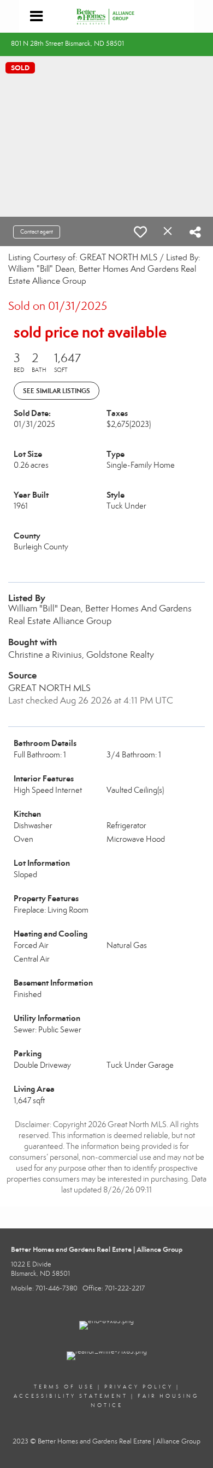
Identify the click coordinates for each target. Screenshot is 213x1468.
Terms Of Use (64, 1387)
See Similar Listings (56, 391)
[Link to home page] (107, 16)
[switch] (140, 231)
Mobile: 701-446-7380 (44, 1288)
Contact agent (36, 231)
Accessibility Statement (71, 1396)
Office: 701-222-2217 (113, 1288)
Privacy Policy (138, 1387)
